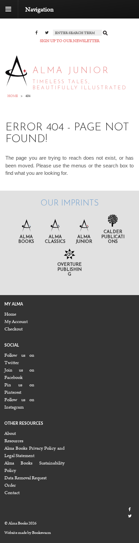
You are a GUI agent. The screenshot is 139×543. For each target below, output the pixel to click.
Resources (13, 441)
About (10, 433)
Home (10, 314)
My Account (16, 321)
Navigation (39, 9)
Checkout (13, 329)
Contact (12, 492)
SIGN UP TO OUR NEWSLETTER (70, 41)
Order (10, 485)
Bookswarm (41, 533)
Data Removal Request (25, 478)
